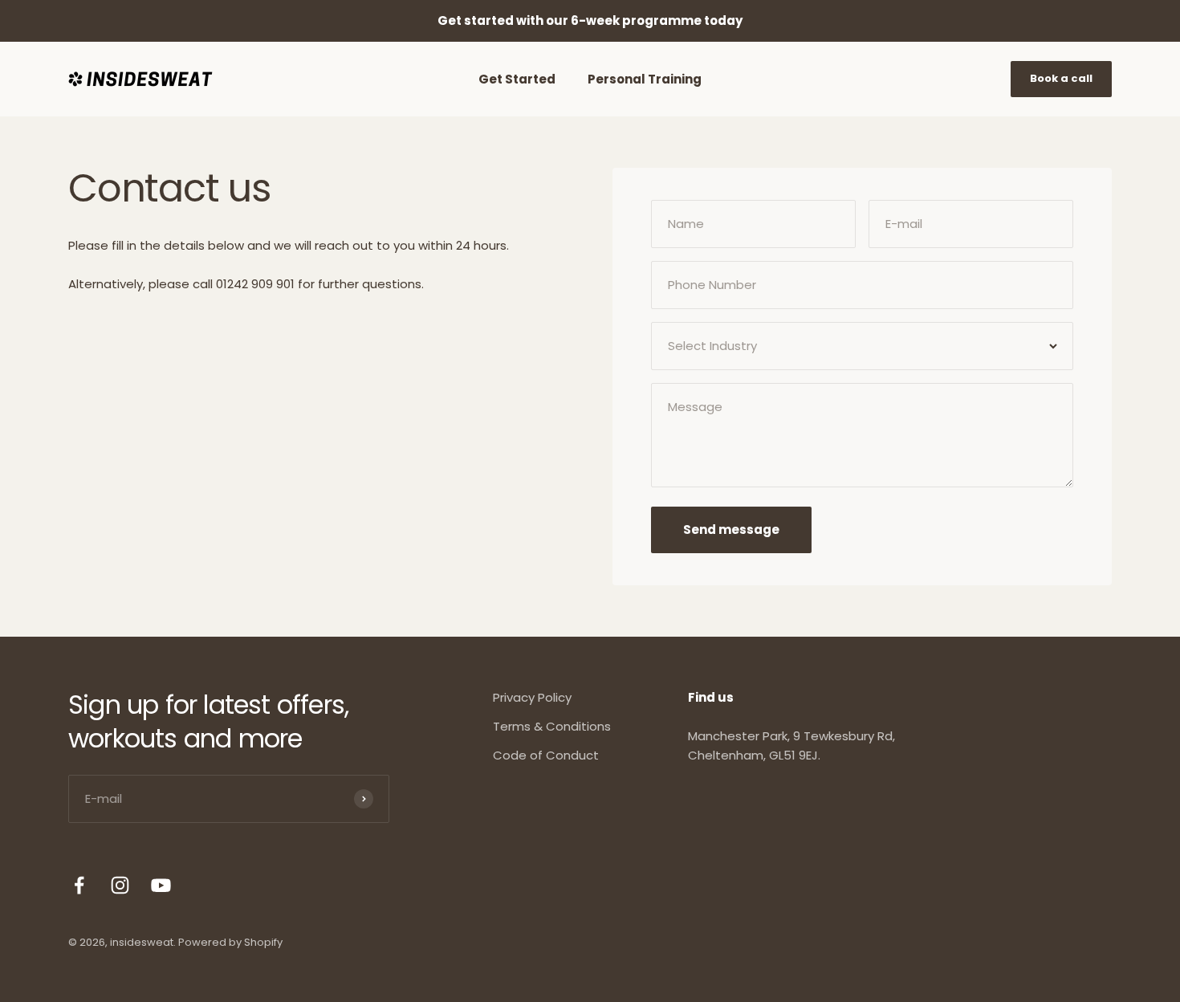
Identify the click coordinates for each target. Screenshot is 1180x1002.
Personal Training (645, 79)
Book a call (1061, 78)
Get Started (516, 79)
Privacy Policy (532, 697)
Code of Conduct (546, 755)
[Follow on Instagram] (120, 885)
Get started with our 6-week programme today (590, 20)
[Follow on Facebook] (79, 885)
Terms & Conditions (552, 726)
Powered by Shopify (230, 942)
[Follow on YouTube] (161, 885)
